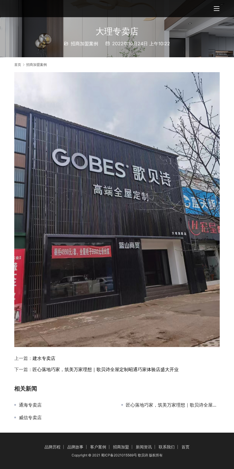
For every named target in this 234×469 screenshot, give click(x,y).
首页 (17, 64)
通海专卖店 (30, 404)
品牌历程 (52, 446)
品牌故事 (75, 446)
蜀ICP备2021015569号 (119, 455)
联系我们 (167, 446)
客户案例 (98, 446)
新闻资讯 (144, 446)
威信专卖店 (30, 417)
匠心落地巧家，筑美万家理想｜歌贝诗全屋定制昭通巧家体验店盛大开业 (106, 369)
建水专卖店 (44, 358)
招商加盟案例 (84, 43)
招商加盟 (121, 446)
